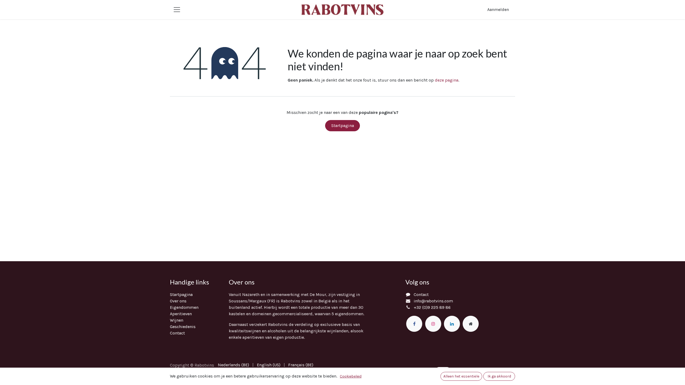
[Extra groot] (471, 324)
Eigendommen (184, 307)
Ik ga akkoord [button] (499, 376)
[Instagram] (433, 324)
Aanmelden (498, 9)
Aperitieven (181, 313)
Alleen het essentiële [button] (461, 376)
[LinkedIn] (452, 324)
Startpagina (342, 125)
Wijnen (176, 320)
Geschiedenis (183, 326)
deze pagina (446, 80)
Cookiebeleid (350, 376)
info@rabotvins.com (433, 300)
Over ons (178, 300)
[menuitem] (233, 365)
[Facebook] (414, 324)
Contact (177, 333)
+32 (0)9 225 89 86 (432, 307)
